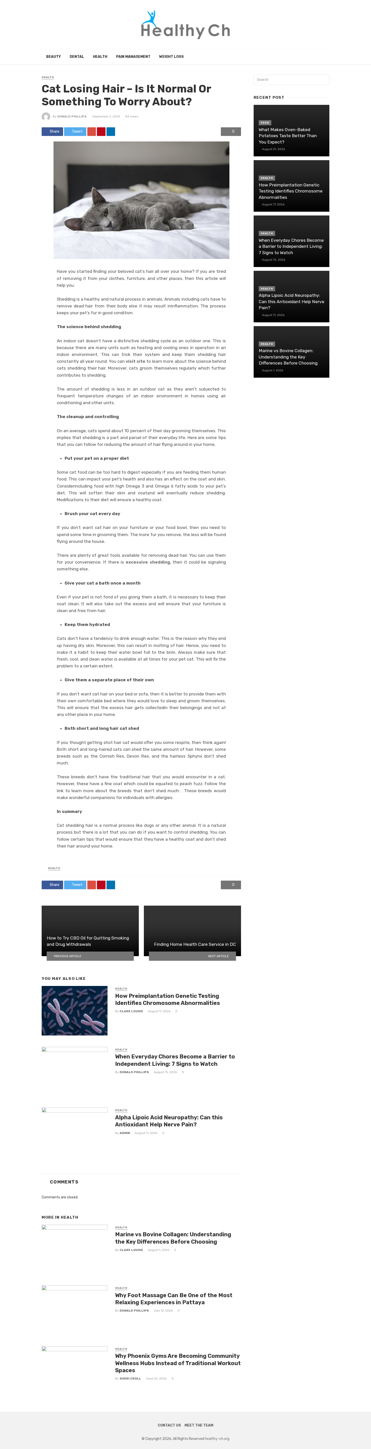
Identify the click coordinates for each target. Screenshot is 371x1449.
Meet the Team (198, 1425)
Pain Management (133, 57)
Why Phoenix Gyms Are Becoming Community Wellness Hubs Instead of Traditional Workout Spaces (178, 1363)
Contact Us (169, 1425)
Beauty (53, 57)
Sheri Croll (130, 1378)
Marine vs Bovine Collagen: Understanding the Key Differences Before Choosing (173, 1238)
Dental (77, 57)
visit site (135, 361)
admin (125, 1133)
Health (100, 57)
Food (265, 122)
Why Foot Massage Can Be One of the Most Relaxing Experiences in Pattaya (173, 1299)
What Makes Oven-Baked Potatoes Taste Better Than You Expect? (288, 135)
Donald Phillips (72, 116)
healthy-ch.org (217, 1439)
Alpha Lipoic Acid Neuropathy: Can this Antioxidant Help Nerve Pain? (169, 1121)
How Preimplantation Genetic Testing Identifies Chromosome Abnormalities (167, 999)
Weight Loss (171, 57)
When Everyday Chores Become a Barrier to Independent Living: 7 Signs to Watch (175, 1060)
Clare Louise (131, 1011)
